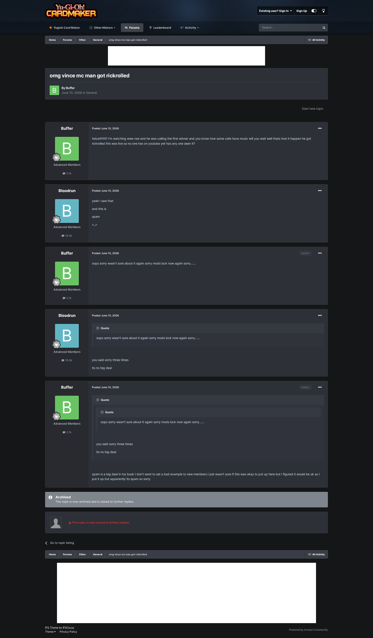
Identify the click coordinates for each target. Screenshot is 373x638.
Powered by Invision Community (308, 629)
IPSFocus (68, 627)
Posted (105, 128)
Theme (49, 631)
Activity (190, 27)
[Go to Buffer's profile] (54, 90)
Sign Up (301, 11)
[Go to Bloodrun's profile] (67, 211)
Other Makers (103, 27)
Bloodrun (67, 190)
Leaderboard (162, 27)
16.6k (68, 235)
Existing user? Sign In (274, 11)
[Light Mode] (323, 10)
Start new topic (312, 108)
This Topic (308, 27)
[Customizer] (314, 10)
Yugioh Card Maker (66, 27)
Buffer (70, 88)
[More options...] (320, 128)
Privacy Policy (68, 631)
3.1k (68, 173)
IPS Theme (51, 627)
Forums (134, 27)
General (91, 92)
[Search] (324, 27)
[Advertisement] (186, 56)
